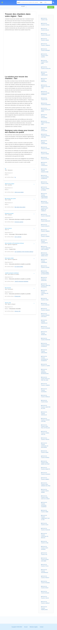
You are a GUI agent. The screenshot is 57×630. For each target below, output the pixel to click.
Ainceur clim (17, 311)
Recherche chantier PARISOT (45, 576)
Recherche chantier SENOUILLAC (44, 413)
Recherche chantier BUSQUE (45, 592)
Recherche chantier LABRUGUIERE (44, 73)
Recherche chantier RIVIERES (45, 456)
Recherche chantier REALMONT (46, 103)
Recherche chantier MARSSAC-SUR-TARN (45, 136)
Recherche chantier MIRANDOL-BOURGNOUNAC (45, 371)
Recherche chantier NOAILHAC (45, 529)
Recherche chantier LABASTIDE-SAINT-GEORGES (46, 248)
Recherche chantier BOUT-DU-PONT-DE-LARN (45, 379)
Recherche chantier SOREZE (45, 153)
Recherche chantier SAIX (44, 98)
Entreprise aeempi (19, 222)
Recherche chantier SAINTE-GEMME (45, 491)
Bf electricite (17, 296)
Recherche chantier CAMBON (45, 230)
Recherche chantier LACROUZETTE (44, 241)
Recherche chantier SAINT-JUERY (44, 62)
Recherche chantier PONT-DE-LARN (45, 123)
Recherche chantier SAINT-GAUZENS (44, 548)
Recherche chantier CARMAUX (45, 44)
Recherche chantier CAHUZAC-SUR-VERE (45, 420)
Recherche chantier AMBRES (45, 478)
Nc (15, 177)
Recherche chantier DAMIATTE (45, 468)
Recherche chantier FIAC (44, 553)
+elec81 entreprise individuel (21, 281)
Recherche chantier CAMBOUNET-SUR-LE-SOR (45, 517)
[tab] (19, 169)
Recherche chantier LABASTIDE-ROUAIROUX (46, 285)
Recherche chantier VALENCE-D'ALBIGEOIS (45, 345)
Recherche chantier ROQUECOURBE (44, 170)
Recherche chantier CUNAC (45, 299)
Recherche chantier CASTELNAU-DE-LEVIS (45, 292)
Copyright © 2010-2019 (17, 626)
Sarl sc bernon (18, 236)
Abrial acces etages (19, 192)
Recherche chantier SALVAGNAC (44, 390)
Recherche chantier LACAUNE (45, 148)
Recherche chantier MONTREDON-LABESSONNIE (44, 195)
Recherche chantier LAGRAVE (45, 235)
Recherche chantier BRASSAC (45, 304)
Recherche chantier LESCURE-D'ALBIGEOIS (45, 93)
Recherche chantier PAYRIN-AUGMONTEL (45, 177)
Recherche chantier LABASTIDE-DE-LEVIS (46, 407)
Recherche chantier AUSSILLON (45, 67)
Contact (41, 626)
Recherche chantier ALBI (44, 19)
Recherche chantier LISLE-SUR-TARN (45, 86)
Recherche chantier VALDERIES (45, 473)
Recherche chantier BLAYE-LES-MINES (45, 110)
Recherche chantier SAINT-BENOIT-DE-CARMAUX (44, 208)
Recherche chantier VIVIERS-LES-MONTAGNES (45, 272)
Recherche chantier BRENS (44, 202)
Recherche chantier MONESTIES (44, 333)
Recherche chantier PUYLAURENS (44, 116)
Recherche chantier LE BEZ (44, 542)
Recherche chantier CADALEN (45, 309)
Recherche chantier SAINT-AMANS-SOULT (44, 254)
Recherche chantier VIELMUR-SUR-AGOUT (45, 315)
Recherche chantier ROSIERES (45, 582)
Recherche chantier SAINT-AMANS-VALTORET (45, 462)
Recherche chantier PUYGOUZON (44, 129)
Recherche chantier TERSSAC (45, 438)
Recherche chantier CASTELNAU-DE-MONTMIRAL (45, 445)
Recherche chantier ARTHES (45, 158)
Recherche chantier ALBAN (44, 451)
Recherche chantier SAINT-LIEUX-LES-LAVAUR (45, 497)
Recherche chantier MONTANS (45, 339)
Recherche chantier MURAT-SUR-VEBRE (45, 559)
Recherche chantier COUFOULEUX (44, 164)
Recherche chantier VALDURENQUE (44, 571)
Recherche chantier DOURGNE (45, 327)
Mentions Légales (34, 626)
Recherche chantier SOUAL (44, 182)
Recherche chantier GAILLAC (45, 29)
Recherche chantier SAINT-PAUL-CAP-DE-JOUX (45, 426)
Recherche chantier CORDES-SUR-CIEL (45, 433)
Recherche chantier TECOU (44, 565)
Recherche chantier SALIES (44, 524)
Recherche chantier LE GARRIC (45, 365)
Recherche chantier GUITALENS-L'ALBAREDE (44, 504)
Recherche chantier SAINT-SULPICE (44, 55)
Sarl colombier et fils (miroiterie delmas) (24, 251)
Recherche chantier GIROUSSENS (44, 351)
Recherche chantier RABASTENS (44, 80)
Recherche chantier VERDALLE (45, 396)
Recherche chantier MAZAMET (45, 49)
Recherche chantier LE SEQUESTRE (44, 279)
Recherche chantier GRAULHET (45, 34)
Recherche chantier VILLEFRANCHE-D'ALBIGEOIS (44, 358)
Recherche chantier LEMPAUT (45, 602)
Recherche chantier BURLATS (45, 225)
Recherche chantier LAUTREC (45, 266)
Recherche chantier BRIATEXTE (45, 220)
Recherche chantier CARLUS (45, 597)
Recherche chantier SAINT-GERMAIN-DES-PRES (45, 484)
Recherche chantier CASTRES (45, 24)
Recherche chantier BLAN (44, 401)
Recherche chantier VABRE (44, 511)
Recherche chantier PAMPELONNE (44, 608)
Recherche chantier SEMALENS (45, 215)
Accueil (23, 6)
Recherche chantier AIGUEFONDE (44, 142)
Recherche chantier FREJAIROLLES (44, 321)
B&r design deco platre (20, 207)
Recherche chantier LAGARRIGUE (44, 261)
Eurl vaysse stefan (19, 266)
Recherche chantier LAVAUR (45, 39)
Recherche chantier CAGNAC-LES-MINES (45, 188)
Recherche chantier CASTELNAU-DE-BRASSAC (45, 535)
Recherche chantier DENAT (44, 587)
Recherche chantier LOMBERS (45, 384)
